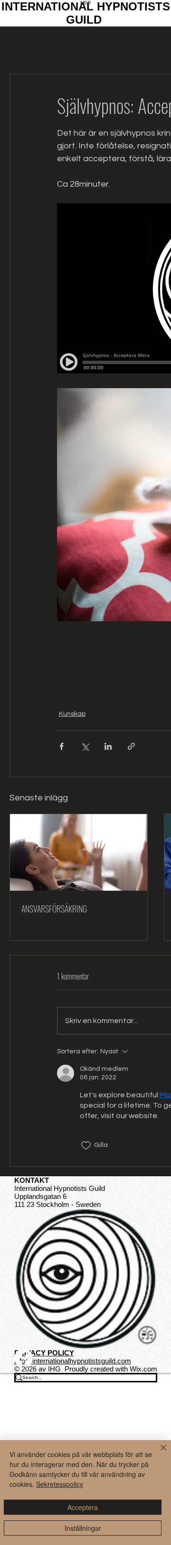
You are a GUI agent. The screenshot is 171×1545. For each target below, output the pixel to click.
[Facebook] (85, 1358)
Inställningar (83, 1528)
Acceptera (82, 1507)
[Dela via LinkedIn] (108, 746)
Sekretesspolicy (59, 1484)
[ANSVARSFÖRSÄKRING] (78, 852)
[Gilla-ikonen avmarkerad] (86, 1145)
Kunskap (72, 714)
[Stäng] (157, 1453)
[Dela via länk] (131, 746)
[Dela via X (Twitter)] (84, 746)
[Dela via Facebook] (61, 746)
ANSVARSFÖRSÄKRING (54, 909)
